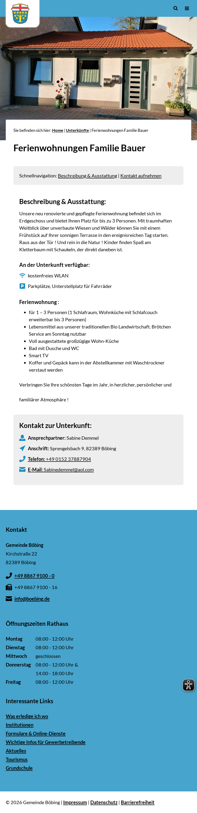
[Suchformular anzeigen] (175, 8)
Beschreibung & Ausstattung (87, 175)
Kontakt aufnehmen (140, 175)
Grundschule (19, 768)
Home (57, 130)
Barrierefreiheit (137, 802)
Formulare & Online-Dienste (36, 733)
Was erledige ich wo (27, 716)
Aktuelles (16, 751)
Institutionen (19, 725)
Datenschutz (103, 802)
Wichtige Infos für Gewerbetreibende (46, 742)
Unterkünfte (77, 130)
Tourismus (17, 759)
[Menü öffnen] (186, 8)
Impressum (75, 802)
